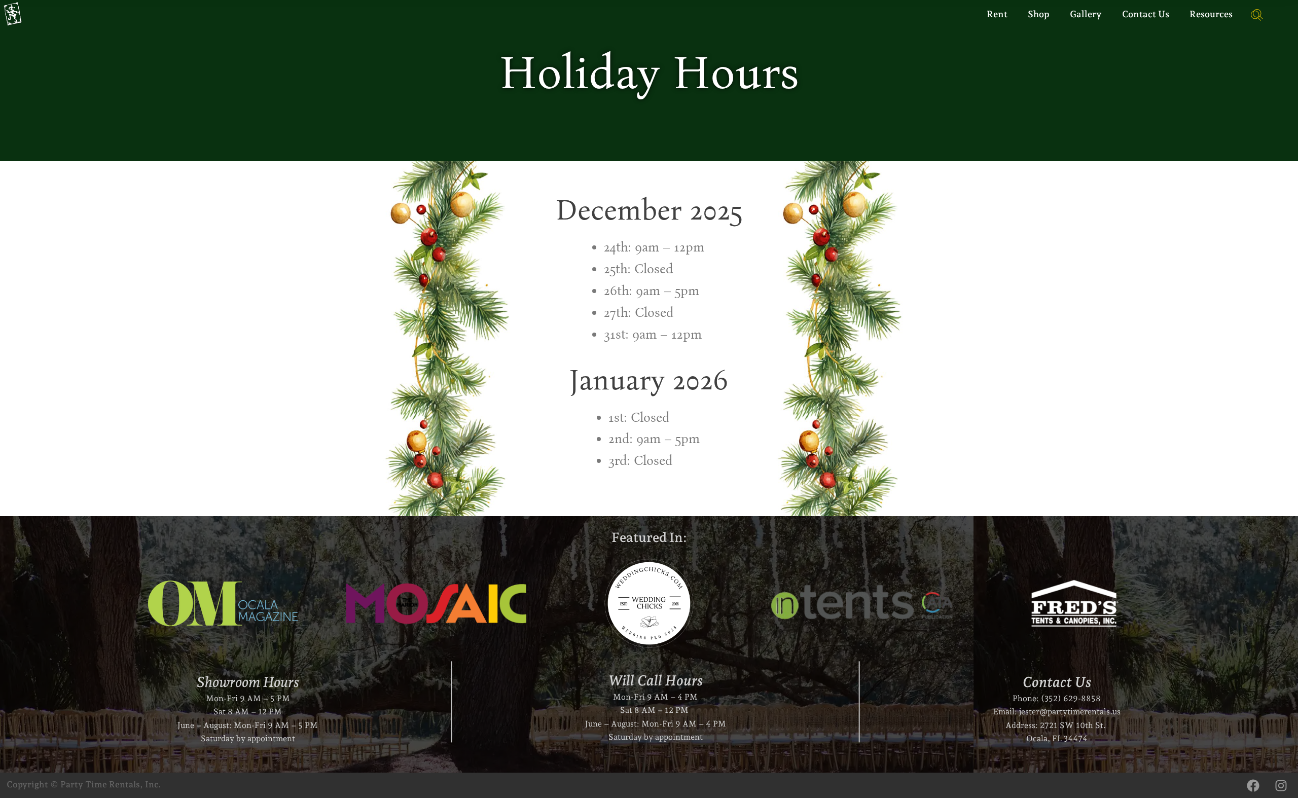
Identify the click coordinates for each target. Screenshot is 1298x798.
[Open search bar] (1253, 14)
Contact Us (1145, 14)
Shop (1039, 14)
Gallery (1086, 14)
